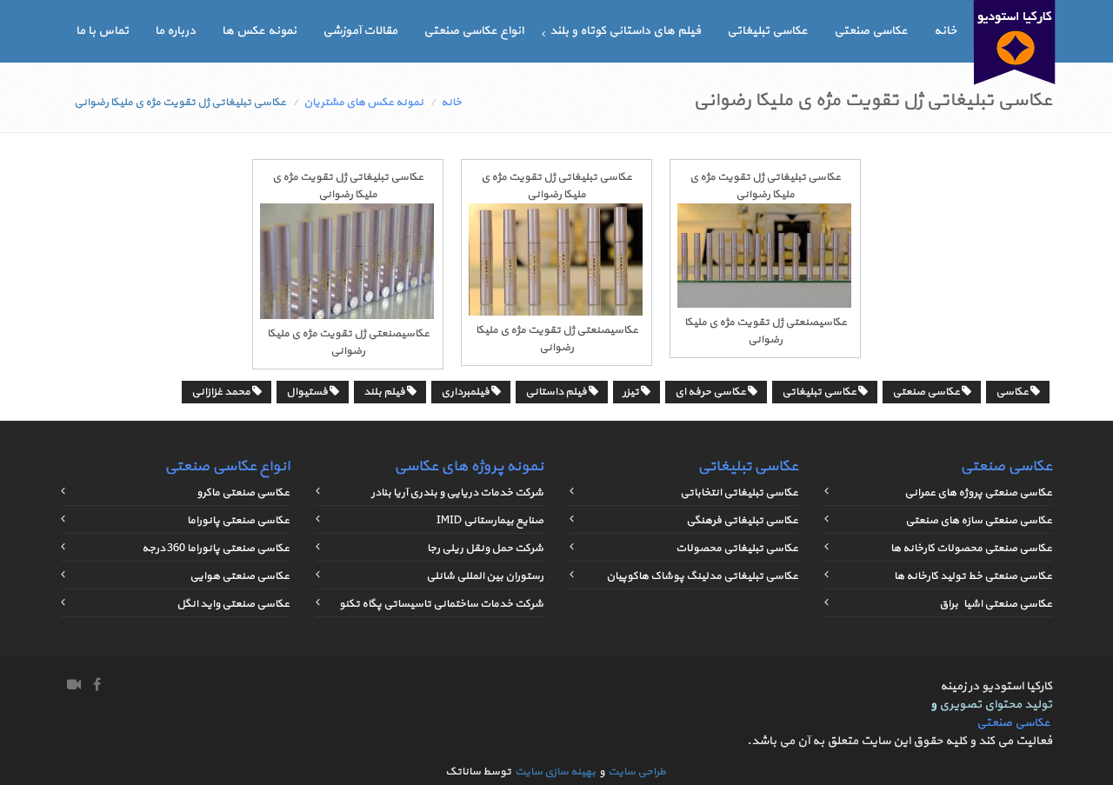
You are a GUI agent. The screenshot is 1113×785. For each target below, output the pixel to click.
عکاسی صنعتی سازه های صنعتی (978, 520)
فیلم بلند (385, 392)
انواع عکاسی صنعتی (473, 31)
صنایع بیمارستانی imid (490, 520)
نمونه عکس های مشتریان (363, 102)
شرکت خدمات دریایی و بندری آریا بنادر (457, 493)
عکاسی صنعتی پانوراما (238, 520)
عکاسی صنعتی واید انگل (233, 604)
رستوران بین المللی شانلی (484, 576)
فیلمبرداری (466, 392)
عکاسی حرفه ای (711, 392)
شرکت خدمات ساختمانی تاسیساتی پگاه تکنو (441, 604)
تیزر (632, 392)
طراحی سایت (637, 772)
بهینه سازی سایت (555, 772)
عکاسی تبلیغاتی (767, 31)
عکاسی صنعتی (871, 31)
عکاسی (1013, 392)
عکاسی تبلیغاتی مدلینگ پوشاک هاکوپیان (702, 576)
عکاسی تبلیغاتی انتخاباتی (739, 493)
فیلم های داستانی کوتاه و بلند (625, 31)
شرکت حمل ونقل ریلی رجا (485, 548)
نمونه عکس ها (259, 31)
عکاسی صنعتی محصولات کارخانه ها (971, 548)
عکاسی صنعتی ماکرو (243, 493)
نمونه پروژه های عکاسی (468, 466)
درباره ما (175, 31)
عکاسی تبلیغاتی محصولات (737, 548)
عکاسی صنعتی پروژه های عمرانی (978, 493)
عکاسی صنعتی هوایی (240, 576)
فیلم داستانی (557, 392)
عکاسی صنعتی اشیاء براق (995, 604)
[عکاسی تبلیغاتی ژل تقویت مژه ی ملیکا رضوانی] (764, 305)
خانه (945, 31)
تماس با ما (102, 31)
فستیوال (308, 392)
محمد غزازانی (221, 392)
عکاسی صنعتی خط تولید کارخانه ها (973, 576)
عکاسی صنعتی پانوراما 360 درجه (216, 548)
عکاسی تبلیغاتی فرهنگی (742, 520)
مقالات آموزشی (360, 31)
